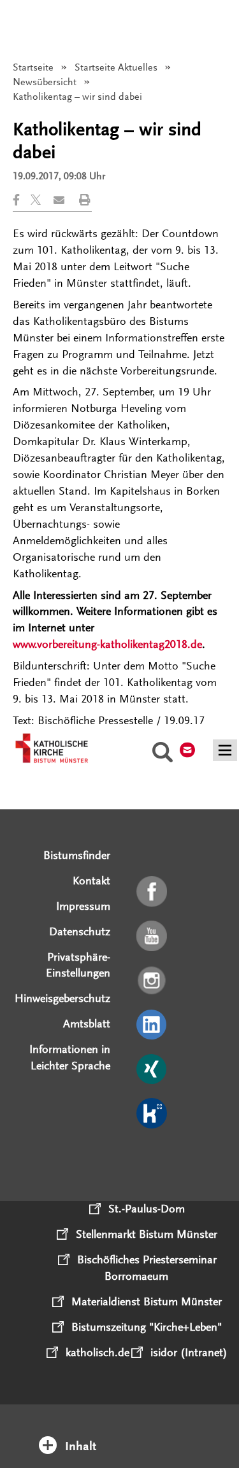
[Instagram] (152, 981)
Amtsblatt (86, 1023)
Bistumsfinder (76, 855)
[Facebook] (152, 892)
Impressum (83, 906)
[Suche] (162, 754)
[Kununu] (152, 1114)
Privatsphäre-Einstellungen (78, 965)
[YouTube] (152, 936)
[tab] (120, 1429)
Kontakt (91, 880)
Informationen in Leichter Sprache (69, 1057)
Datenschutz (79, 931)
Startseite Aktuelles (116, 67)
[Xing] (152, 1070)
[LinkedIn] (152, 1025)
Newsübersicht (44, 82)
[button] (22, 200)
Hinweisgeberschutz (62, 998)
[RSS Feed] (152, 1158)
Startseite (33, 67)
